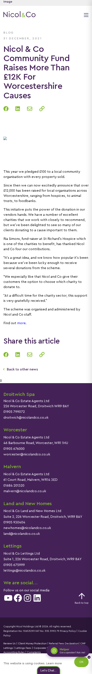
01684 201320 (13, 485)
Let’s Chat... (48, 670)
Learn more (54, 663)
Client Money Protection (32, 643)
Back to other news (22, 369)
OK (81, 661)
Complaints (33, 652)
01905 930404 (14, 522)
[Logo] (19, 14)
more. (21, 323)
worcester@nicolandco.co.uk (26, 454)
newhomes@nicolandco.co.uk (27, 528)
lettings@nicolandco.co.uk (24, 570)
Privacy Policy (68, 631)
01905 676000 (14, 448)
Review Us (9, 643)
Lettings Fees (23, 648)
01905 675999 (14, 565)
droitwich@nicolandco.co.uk (26, 417)
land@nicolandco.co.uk (21, 533)
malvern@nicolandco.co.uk (24, 491)
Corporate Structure (46, 648)
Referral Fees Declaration (64, 643)
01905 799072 (14, 411)
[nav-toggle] (85, 15)
